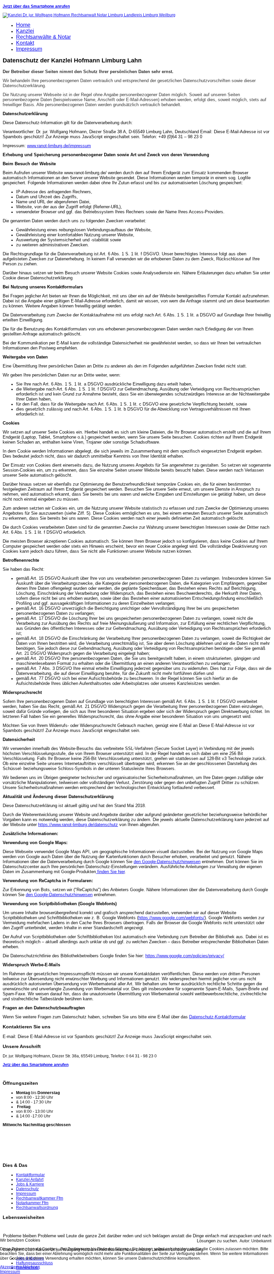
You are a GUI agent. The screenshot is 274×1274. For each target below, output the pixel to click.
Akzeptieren (11, 1267)
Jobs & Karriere (30, 1184)
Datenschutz (27, 1189)
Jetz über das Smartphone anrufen (35, 1064)
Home (23, 25)
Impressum (29, 49)
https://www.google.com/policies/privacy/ (184, 955)
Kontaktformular (30, 1175)
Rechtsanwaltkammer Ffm (39, 1198)
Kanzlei (25, 31)
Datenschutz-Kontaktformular (217, 1016)
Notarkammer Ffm (32, 1203)
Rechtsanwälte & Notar (43, 37)
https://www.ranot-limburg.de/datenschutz (78, 824)
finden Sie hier (110, 871)
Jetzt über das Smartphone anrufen (36, 6)
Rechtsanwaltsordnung (37, 1207)
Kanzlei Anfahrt (29, 1179)
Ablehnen (31, 1267)
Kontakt (25, 43)
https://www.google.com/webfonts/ (171, 917)
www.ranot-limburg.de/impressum (59, 145)
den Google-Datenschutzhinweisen (167, 861)
